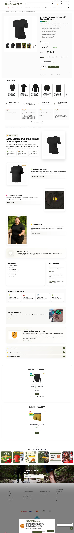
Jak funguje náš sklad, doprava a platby (28, 492)
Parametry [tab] (13, 126)
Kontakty (9, 1)
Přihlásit (48, 474)
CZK (61, 3)
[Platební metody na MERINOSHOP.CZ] (24, 511)
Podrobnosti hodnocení (51, 21)
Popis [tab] (7, 126)
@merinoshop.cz (59, 500)
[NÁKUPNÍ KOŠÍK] (68, 4)
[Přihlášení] (66, 4)
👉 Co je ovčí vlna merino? (35, 348)
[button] (6, 90)
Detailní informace (45, 43)
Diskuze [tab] (33, 126)
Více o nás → (10, 318)
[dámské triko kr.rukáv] (48, 52)
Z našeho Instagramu (38, 450)
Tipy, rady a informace (10, 497)
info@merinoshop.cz (59, 489)
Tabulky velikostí (9, 501)
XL (37, 396)
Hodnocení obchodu (15, 1)
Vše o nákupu (9, 493)
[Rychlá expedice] (28, 297)
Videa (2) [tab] (19, 126)
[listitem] (12, 91)
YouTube (57, 497)
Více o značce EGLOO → (27, 340)
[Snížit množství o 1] (41, 67)
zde (40, 528)
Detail (37, 393)
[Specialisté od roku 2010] (14, 297)
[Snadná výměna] (43, 297)
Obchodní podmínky (10, 499)
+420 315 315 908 (59, 491)
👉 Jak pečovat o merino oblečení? (35, 356)
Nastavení (43, 531)
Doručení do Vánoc (43, 489)
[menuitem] (7, 8)
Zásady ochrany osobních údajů (28, 498)
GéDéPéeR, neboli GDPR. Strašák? (45, 491)
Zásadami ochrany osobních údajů (39, 478)
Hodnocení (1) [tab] (26, 126)
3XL (40, 396)
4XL (43, 396)
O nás (6, 1)
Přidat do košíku (53, 66)
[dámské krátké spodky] (54, 52)
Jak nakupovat (25, 489)
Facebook (57, 493)
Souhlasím (51, 531)
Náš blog (8, 495)
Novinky (8, 503)
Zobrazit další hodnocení (37, 122)
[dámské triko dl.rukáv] (51, 52)
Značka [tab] (39, 126)
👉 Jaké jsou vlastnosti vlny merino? (35, 352)
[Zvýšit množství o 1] (45, 67)
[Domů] (5, 12)
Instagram (57, 495)
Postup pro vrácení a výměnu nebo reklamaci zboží (28, 496)
